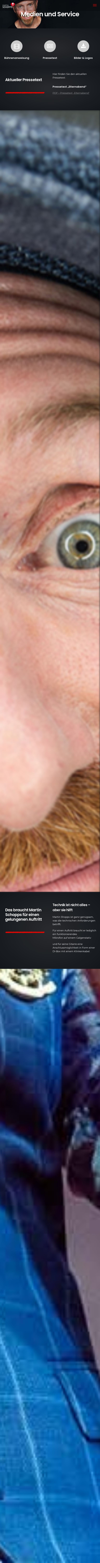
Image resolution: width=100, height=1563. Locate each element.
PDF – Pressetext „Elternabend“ (71, 93)
